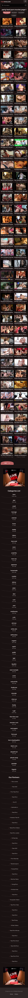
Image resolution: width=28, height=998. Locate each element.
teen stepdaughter (14, 740)
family (14, 705)
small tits (14, 553)
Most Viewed (7, 12)
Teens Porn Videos (15, 828)
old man (14, 624)
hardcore (3, 104)
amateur (7, 38)
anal (3, 38)
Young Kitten (14, 869)
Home (11, 994)
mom (14, 547)
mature (5, 181)
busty (5, 148)
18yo (25, 181)
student (11, 93)
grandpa (14, 764)
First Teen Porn (15, 792)
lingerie (14, 770)
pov (11, 27)
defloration (14, 635)
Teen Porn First (15, 956)
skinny (14, 583)
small (14, 507)
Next (5, 463)
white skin (14, 629)
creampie (7, 170)
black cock (14, 746)
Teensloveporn (15, 864)
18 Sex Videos (14, 925)
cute (14, 618)
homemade (14, 571)
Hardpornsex (14, 889)
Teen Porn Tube (15, 905)
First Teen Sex (14, 858)
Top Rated (14, 12)
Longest (14, 15)
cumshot (4, 27)
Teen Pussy (15, 920)
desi (14, 594)
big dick (8, 71)
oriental (14, 518)
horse (14, 524)
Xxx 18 (14, 802)
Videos (16, 994)
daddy (14, 530)
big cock (3, 71)
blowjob (5, 49)
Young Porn (15, 884)
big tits (10, 49)
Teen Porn (14, 797)
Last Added (21, 12)
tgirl (14, 659)
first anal (14, 735)
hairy (12, 38)
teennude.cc (14, 807)
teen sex (14, 559)
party (24, 27)
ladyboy (10, 137)
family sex (14, 688)
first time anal (14, 717)
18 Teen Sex (15, 838)
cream (12, 170)
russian (14, 577)
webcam (21, 181)
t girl (21, 38)
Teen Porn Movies (14, 930)
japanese (14, 565)
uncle (14, 676)
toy (8, 181)
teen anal (14, 542)
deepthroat (14, 752)
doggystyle (19, 314)
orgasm (11, 115)
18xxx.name (15, 781)
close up (14, 700)
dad (14, 501)
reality (22, 49)
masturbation (23, 291)
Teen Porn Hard (15, 941)
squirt (14, 647)
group (7, 93)
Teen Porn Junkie (14, 833)
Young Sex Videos (14, 899)
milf (11, 181)
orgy (12, 457)
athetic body (14, 758)
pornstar (5, 82)
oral (17, 391)
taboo (14, 536)
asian (5, 247)
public (14, 653)
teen (26, 49)
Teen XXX (14, 787)
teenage (14, 512)
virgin (21, 27)
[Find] (26, 5)
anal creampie (14, 670)
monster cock (14, 723)
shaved (25, 423)
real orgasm (14, 729)
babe (26, 93)
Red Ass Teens (15, 879)
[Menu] (25, 1)
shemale (5, 137)
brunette (11, 104)
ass (17, 27)
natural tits (23, 358)
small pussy (14, 612)
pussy (10, 82)
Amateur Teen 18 (14, 817)
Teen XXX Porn (15, 946)
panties (22, 93)
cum (8, 27)
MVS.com (6, 2)
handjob (25, 148)
